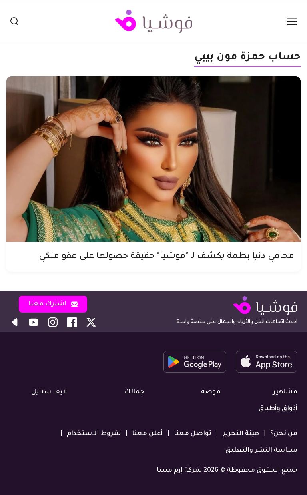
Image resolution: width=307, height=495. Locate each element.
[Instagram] (53, 322)
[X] (91, 322)
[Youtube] (33, 322)
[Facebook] (72, 322)
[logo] (153, 21)
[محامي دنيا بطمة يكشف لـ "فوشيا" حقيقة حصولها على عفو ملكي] (153, 159)
